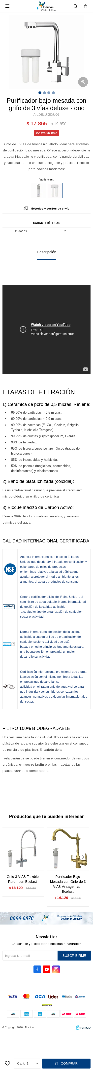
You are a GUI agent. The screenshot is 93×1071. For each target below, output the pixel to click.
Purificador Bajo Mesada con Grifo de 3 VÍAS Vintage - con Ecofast (68, 884)
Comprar (69, 1063)
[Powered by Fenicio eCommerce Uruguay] (83, 1027)
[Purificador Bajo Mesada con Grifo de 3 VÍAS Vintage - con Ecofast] (68, 848)
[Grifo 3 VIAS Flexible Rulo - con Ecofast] (22, 848)
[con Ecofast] (38, 190)
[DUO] (54, 190)
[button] (84, 866)
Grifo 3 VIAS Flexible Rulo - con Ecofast (23, 879)
